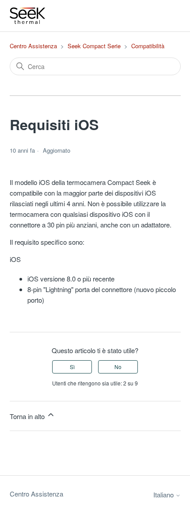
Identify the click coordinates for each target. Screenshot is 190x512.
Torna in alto (28, 416)
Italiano (164, 494)
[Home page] (28, 16)
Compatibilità (147, 46)
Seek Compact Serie (94, 46)
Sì (72, 366)
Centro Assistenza (33, 46)
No (118, 366)
